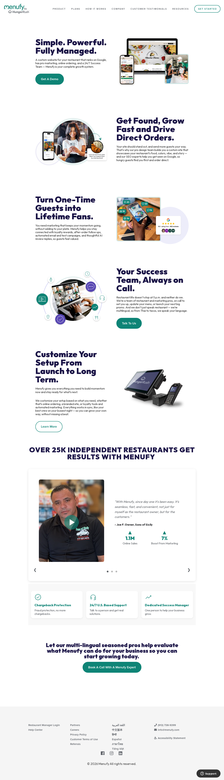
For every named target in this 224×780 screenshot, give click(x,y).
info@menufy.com (168, 730)
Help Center (35, 730)
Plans (75, 9)
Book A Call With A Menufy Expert (112, 667)
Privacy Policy (78, 734)
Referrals (75, 744)
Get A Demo (49, 79)
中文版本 (117, 730)
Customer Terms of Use (84, 739)
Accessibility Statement (171, 738)
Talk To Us (129, 323)
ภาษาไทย (117, 744)
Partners (75, 725)
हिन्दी (114, 734)
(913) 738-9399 (166, 725)
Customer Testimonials (149, 9)
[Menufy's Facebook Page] (102, 753)
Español (117, 739)
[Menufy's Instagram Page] (111, 753)
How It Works (96, 9)
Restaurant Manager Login (44, 725)
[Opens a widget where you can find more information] (208, 773)
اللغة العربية (118, 725)
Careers (74, 730)
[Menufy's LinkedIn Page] (120, 753)
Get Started (207, 9)
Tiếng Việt (118, 749)
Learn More (49, 426)
